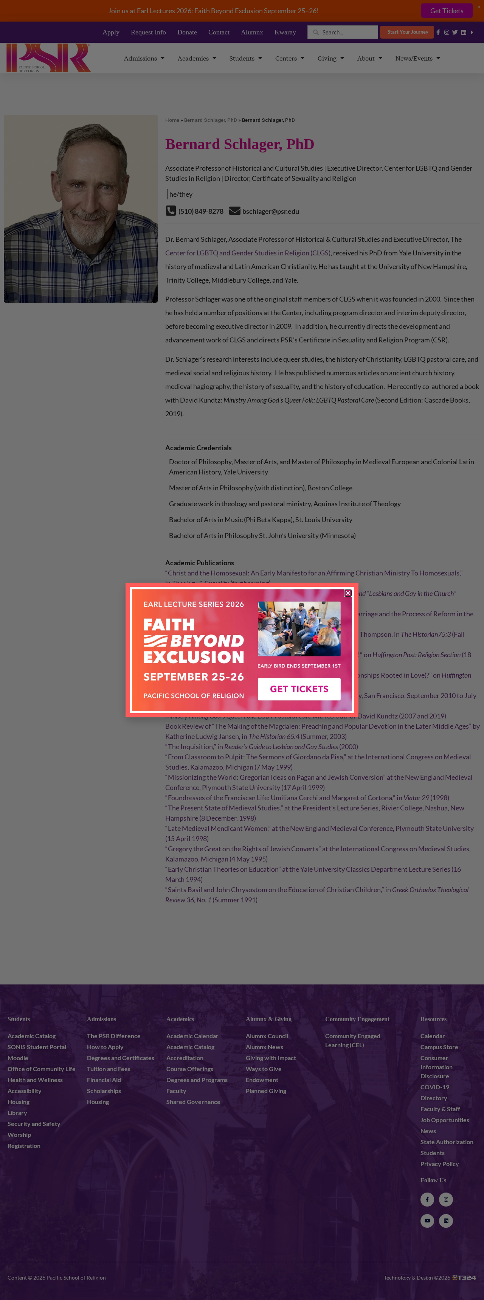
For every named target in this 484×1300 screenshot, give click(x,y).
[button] (348, 593)
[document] (242, 650)
